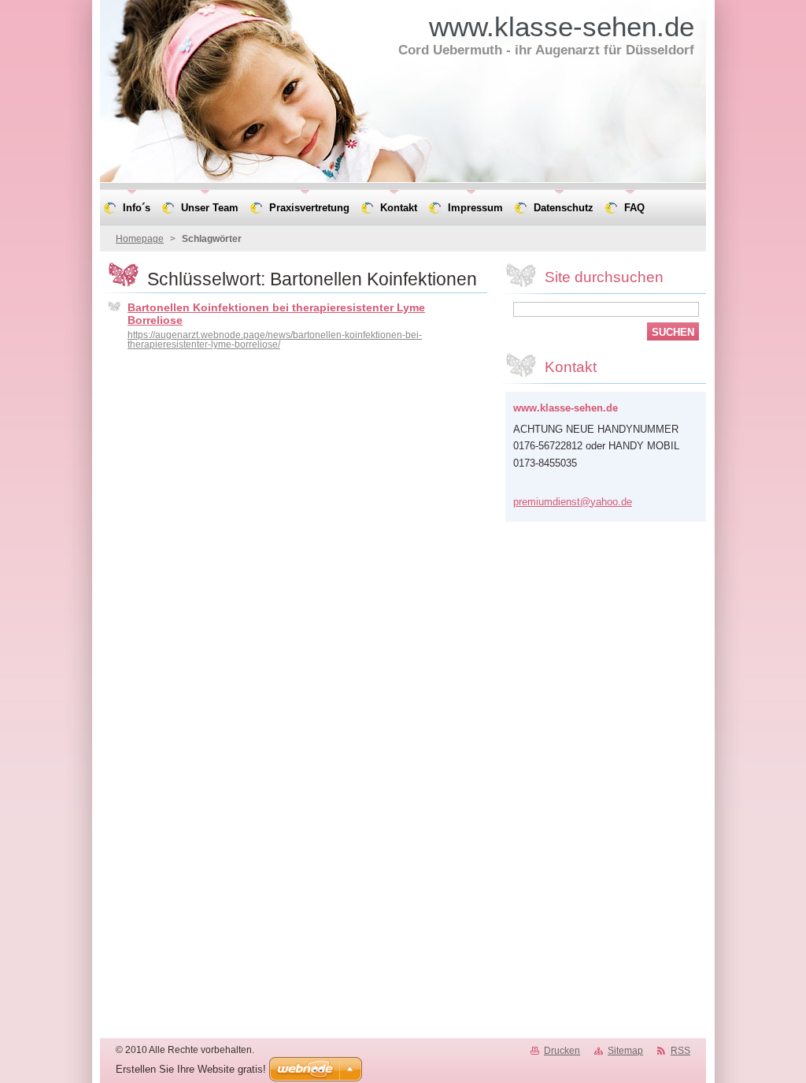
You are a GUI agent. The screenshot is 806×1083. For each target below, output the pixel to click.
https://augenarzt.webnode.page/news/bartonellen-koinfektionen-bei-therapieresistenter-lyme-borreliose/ (275, 339)
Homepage (140, 239)
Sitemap (625, 1050)
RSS (680, 1050)
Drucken (562, 1050)
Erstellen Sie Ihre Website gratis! (191, 1069)
